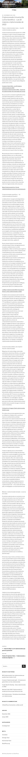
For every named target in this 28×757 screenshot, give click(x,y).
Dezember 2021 (6, 714)
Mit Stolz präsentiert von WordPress (10, 753)
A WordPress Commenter (8, 705)
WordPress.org (6, 743)
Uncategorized (6, 725)
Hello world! (20, 705)
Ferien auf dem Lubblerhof (10, 3)
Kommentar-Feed (6, 740)
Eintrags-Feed (5, 737)
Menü (14, 10)
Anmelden (4, 734)
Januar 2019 (5, 717)
